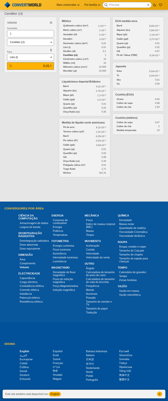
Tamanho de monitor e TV (99, 303)
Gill (64, 157)
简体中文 (124, 375)
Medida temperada (126, 130)
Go (118, 83)
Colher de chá (124, 107)
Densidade (125, 220)
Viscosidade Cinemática (133, 232)
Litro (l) (67, 47)
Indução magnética (64, 290)
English (55, 394)
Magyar (57, 378)
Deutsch (24, 375)
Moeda (90, 290)
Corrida (90, 249)
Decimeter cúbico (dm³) (75, 43)
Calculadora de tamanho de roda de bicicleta (100, 280)
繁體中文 (124, 379)
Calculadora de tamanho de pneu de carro (100, 274)
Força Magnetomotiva (65, 286)
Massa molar (126, 224)
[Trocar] (51, 50)
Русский (124, 351)
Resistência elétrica (31, 301)
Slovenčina (125, 355)
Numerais (91, 293)
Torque (90, 234)
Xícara (120, 99)
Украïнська (125, 367)
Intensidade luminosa (65, 257)
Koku (119, 71)
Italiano (90, 355)
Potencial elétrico (30, 297)
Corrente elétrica (29, 290)
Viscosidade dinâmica (132, 235)
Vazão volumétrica (130, 294)
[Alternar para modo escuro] (155, 5)
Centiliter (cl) (70, 55)
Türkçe (123, 363)
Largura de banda (30, 227)
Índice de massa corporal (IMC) (100, 225)
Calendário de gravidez (132, 272)
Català (23, 363)
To (118, 75)
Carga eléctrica (28, 282)
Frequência (92, 286)
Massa (90, 231)
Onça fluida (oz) (71, 111)
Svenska (124, 359)
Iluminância (59, 253)
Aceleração (92, 245)
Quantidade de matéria (132, 228)
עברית (56, 367)
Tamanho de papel (97, 308)
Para (9, 51)
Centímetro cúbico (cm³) (75, 59)
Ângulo (90, 268)
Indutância (26, 293)
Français (58, 363)
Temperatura (60, 234)
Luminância (59, 261)
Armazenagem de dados (34, 223)
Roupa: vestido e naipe (132, 246)
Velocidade (92, 253)
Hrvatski (57, 374)
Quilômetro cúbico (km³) (75, 25)
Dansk (23, 371)
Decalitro (67, 38)
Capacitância (27, 278)
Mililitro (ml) (69, 63)
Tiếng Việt (125, 371)
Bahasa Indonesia (96, 351)
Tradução (91, 312)
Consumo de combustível (60, 221)
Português (92, 379)
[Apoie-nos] (161, 5)
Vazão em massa (129, 290)
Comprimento (27, 263)
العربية (23, 355)
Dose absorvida (29, 244)
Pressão (91, 297)
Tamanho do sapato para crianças (133, 260)
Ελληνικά (25, 379)
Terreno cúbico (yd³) (73, 131)
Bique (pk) (68, 95)
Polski (89, 375)
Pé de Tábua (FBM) (127, 55)
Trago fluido (69, 169)
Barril (66, 86)
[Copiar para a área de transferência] (11, 66)
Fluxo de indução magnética (63, 280)
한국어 (90, 363)
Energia (57, 227)
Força (89, 220)
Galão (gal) (69, 99)
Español (58, 351)
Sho (119, 79)
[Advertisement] (84, 189)
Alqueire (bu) (70, 90)
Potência (58, 231)
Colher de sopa (125, 103)
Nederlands (93, 368)
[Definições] (51, 23)
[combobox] (127, 5)
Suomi (56, 359)
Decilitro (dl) (69, 51)
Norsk (89, 372)
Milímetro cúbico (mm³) (75, 66)
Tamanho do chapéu (131, 254)
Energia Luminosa (63, 245)
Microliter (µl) (70, 70)
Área (22, 259)
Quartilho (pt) (70, 107)
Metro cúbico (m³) (72, 30)
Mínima (67, 172)
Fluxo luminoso (62, 249)
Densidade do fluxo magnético (64, 274)
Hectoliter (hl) (70, 34)
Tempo (123, 276)
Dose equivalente (30, 248)
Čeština (24, 367)
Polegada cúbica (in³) (74, 165)
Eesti (56, 355)
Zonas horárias (128, 280)
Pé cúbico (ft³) (70, 140)
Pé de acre (68, 127)
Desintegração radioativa (34, 240)
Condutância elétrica (32, 286)
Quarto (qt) (69, 104)
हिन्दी (55, 371)
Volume (24, 267)
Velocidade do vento (98, 257)
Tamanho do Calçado (131, 250)
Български (26, 359)
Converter (12, 28)
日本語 (90, 359)
